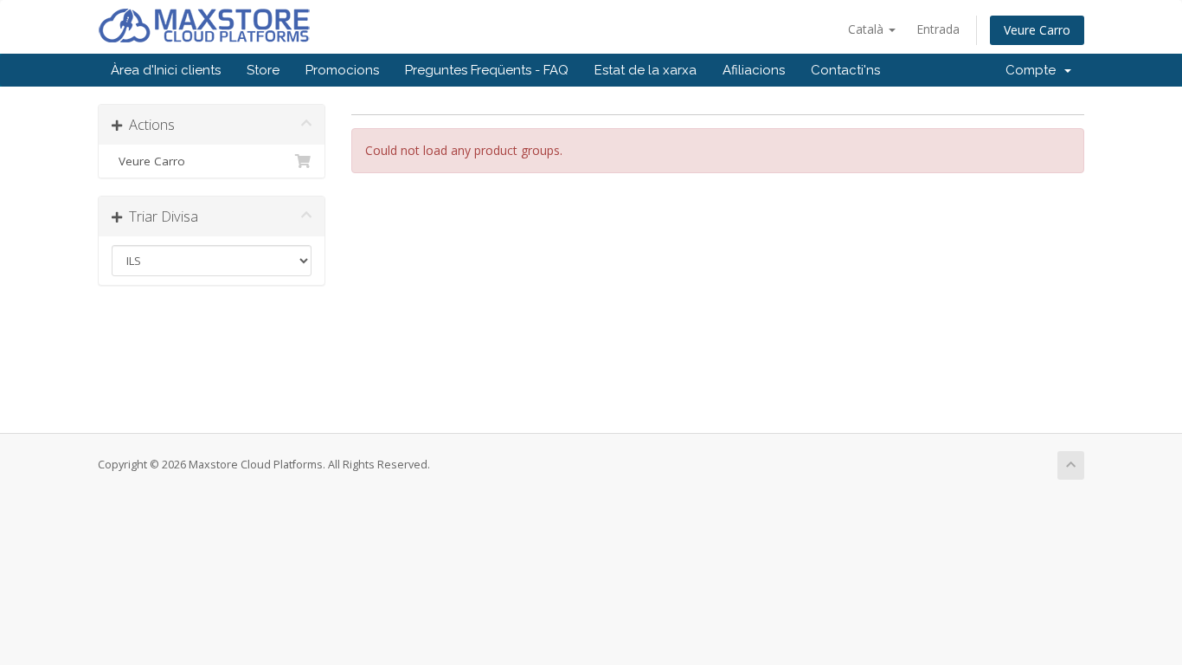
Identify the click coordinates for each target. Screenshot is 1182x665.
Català (867, 29)
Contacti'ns (845, 70)
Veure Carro (1037, 30)
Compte (1034, 70)
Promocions (342, 70)
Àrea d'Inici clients (166, 70)
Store (263, 70)
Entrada (938, 29)
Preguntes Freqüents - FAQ (487, 70)
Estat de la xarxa (645, 70)
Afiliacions (754, 70)
